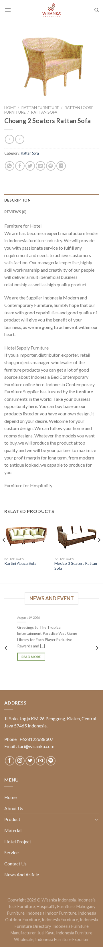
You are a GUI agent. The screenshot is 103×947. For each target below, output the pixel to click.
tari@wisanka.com (36, 746)
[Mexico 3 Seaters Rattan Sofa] (76, 537)
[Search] (96, 10)
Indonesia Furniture (60, 919)
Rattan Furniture (40, 107)
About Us (13, 808)
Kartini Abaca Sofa (20, 563)
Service (11, 852)
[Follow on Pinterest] (51, 761)
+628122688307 (36, 739)
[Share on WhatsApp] (9, 166)
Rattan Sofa (44, 112)
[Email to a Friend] (40, 166)
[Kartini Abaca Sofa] (26, 537)
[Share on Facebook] (20, 166)
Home (10, 107)
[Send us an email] (40, 761)
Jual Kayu (45, 932)
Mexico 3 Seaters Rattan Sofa (75, 566)
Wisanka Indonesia (58, 899)
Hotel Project (17, 841)
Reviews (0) (15, 212)
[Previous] (4, 551)
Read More (31, 656)
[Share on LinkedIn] (61, 166)
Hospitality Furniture (56, 906)
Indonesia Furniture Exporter (62, 939)
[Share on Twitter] (30, 166)
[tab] (51, 200)
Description (17, 200)
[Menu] (7, 10)
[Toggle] (96, 819)
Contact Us (15, 863)
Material (12, 830)
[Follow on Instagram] (20, 761)
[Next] (99, 551)
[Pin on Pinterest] (51, 166)
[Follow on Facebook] (9, 761)
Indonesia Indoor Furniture (51, 913)
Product (12, 819)
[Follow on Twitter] (30, 761)
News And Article (21, 874)
